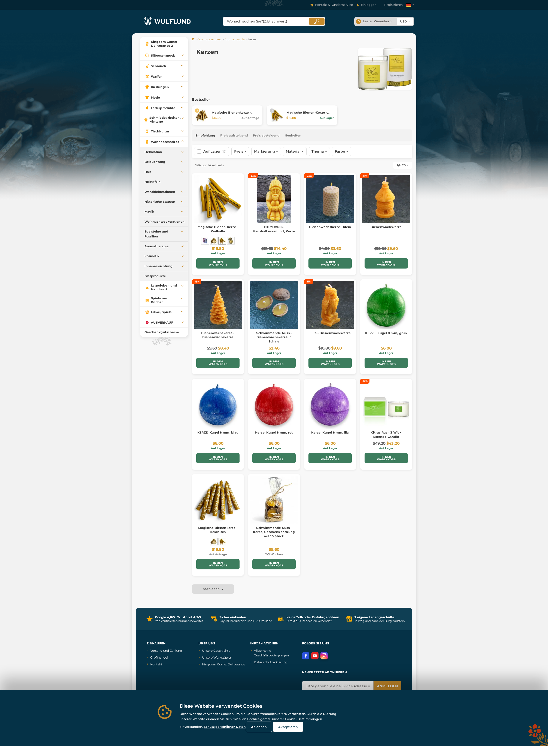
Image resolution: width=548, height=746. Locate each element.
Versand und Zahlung (166, 651)
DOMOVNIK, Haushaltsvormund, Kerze (274, 229)
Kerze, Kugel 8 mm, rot (274, 432)
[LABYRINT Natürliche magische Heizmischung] (231, 241)
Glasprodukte (155, 276)
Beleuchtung (154, 162)
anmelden (387, 686)
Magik (149, 211)
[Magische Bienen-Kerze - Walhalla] (222, 241)
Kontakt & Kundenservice (334, 5)
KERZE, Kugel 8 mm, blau (217, 432)
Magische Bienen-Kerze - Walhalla (218, 229)
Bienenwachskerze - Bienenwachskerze (217, 335)
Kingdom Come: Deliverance (223, 664)
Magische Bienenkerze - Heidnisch (217, 530)
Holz (147, 172)
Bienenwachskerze (386, 227)
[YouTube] (315, 655)
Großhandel (159, 657)
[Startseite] (193, 39)
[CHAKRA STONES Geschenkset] (205, 241)
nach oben (211, 589)
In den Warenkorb (218, 263)
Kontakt (156, 664)
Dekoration (153, 152)
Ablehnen (259, 727)
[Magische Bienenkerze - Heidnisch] (213, 241)
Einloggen (368, 5)
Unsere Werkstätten (217, 657)
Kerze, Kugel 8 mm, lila (330, 432)
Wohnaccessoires (209, 39)
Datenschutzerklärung (270, 662)
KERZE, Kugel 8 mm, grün (386, 333)
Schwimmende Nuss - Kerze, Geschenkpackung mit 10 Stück (274, 532)
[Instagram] (324, 655)
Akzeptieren (288, 727)
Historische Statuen (159, 202)
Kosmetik (151, 256)
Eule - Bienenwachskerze (330, 333)
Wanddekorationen (159, 192)
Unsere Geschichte (216, 651)
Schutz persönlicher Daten (225, 727)
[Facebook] (305, 655)
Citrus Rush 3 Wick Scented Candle (386, 435)
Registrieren (393, 5)
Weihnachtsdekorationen (164, 222)
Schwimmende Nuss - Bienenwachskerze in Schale (274, 337)
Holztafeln (152, 182)
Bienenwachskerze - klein (330, 227)
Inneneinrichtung (158, 266)
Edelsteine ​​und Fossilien (156, 234)
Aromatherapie (156, 246)
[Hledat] (317, 21)
